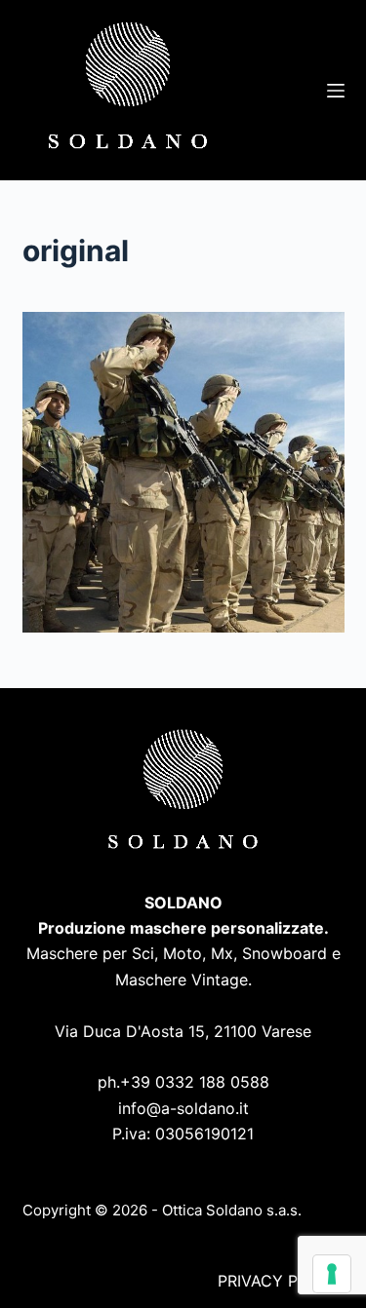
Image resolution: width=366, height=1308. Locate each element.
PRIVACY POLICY (281, 1280)
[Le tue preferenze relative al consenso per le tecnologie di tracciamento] (331, 1273)
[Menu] (336, 90)
